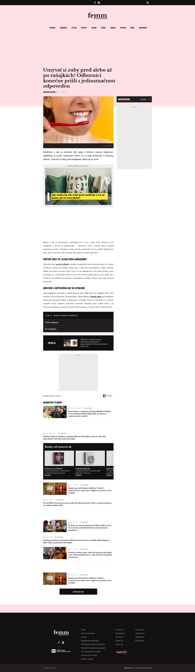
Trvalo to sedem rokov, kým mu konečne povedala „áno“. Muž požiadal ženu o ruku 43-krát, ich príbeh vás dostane (90, 554)
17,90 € (78, 475)
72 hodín (143, 99)
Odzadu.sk (139, 637)
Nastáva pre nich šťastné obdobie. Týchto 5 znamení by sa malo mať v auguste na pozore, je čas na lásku (89, 490)
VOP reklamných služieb (90, 652)
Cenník (84, 637)
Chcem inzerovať (88, 633)
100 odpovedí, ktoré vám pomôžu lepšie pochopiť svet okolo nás (88, 472)
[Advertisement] (78, 224)
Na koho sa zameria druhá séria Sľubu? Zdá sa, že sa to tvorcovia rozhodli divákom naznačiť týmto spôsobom (89, 527)
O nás (83, 630)
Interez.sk (120, 630)
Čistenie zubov (95, 297)
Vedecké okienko (83, 469)
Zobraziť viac (78, 592)
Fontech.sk (139, 630)
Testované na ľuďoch (53, 469)
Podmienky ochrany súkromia (93, 644)
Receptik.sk (120, 633)
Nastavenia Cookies (89, 655)
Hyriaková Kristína (49, 92)
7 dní (148, 99)
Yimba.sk (119, 644)
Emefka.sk (139, 641)
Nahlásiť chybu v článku (52, 396)
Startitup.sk (140, 633)
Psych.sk (119, 641)
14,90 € (48, 475)
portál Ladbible (62, 264)
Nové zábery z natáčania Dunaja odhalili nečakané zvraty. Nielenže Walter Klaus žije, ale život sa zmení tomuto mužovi (89, 413)
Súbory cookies (87, 659)
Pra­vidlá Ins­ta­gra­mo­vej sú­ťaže (93, 648)
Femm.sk (119, 637)
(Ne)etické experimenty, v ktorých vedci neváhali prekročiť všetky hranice (57, 472)
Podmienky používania (90, 641)
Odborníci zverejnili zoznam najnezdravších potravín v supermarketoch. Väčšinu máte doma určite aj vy (93, 343)
